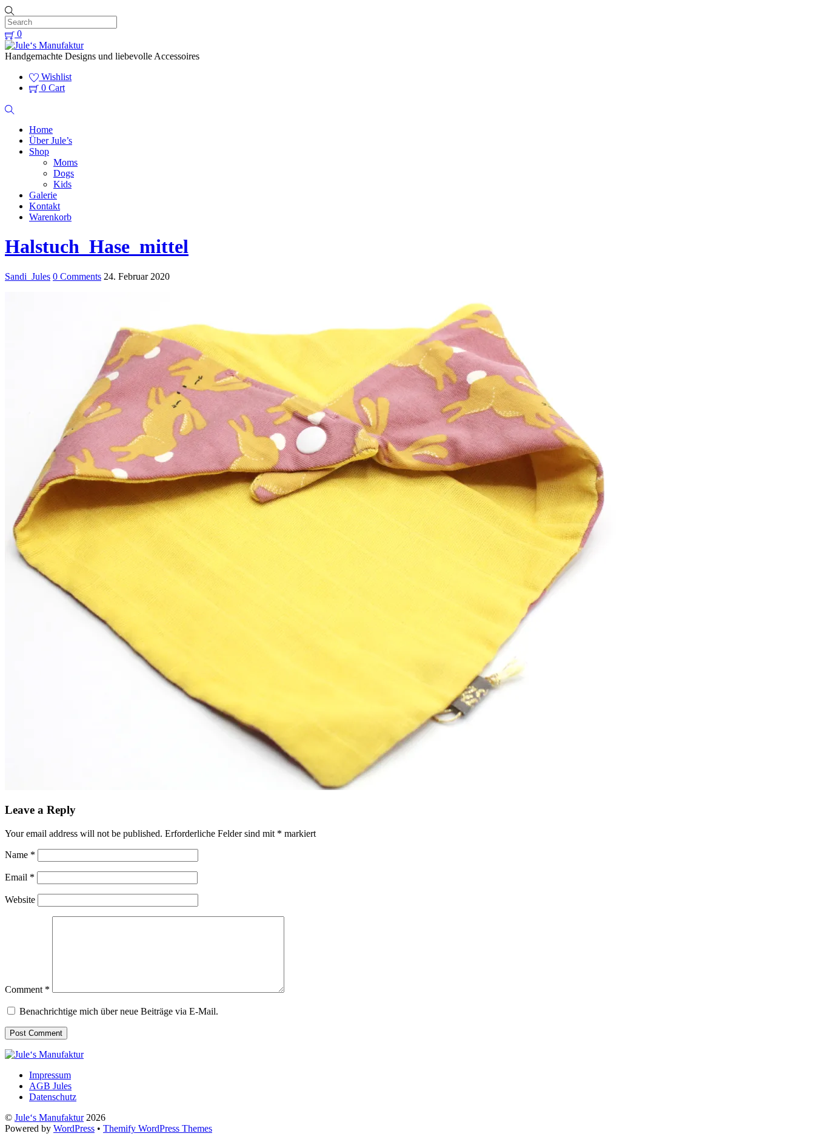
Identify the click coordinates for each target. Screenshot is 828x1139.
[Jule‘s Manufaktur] (44, 45)
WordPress (74, 1128)
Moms (65, 162)
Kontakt (44, 206)
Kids (62, 184)
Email (20, 877)
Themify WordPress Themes (157, 1128)
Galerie (43, 195)
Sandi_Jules (27, 276)
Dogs (63, 173)
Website (20, 899)
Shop (39, 151)
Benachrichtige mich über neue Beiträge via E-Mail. (118, 1011)
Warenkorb (50, 217)
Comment (27, 989)
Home (41, 129)
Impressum (50, 1075)
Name (20, 855)
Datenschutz (52, 1097)
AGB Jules (50, 1086)
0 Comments (77, 276)
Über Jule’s (50, 140)
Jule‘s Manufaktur (49, 1117)
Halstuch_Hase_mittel (97, 246)
